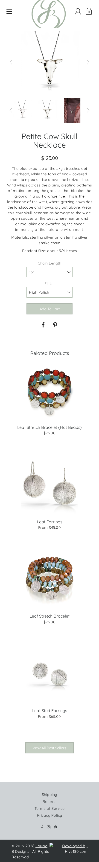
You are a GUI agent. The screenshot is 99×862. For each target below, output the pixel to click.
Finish (49, 283)
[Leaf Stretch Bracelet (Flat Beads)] (49, 390)
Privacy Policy (49, 815)
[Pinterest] (55, 324)
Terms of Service (50, 808)
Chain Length (49, 263)
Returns (50, 801)
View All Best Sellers (49, 748)
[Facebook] (43, 324)
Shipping (49, 794)
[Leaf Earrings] (49, 485)
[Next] (88, 62)
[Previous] (10, 62)
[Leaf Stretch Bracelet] (49, 579)
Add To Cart (50, 309)
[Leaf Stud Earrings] (49, 674)
